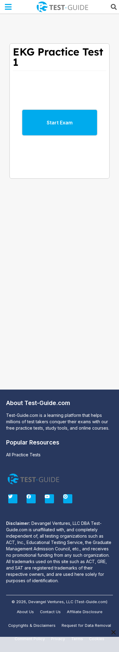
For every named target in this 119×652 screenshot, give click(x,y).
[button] (8, 7)
